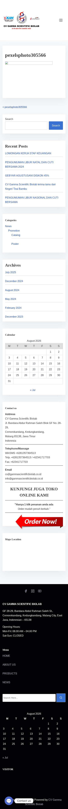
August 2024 (12, 290)
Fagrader (27, 799)
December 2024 (14, 281)
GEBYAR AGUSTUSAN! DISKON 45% (27, 175)
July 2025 (10, 272)
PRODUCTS (10, 673)
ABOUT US (9, 664)
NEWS (6, 682)
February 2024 (13, 307)
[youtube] (39, 592)
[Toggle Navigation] (60, 20)
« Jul (32, 390)
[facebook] (25, 592)
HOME (6, 655)
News (8, 226)
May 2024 (10, 299)
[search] (60, 697)
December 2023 (14, 316)
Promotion (14, 230)
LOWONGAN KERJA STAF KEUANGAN (28, 153)
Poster (15, 244)
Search (9, 119)
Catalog (15, 235)
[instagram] (32, 592)
